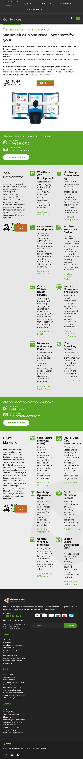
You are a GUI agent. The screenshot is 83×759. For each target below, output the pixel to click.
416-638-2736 (67, 4)
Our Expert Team (10, 650)
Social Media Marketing (43, 484)
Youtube (12, 755)
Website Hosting (10, 655)
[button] (72, 18)
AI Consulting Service (11, 698)
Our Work (6, 653)
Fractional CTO (9, 642)
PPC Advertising (9, 725)
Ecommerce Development (44, 272)
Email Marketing (72, 529)
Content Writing (9, 730)
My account (8, 6)
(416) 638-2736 (19, 143)
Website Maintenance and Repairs (70, 333)
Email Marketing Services (13, 732)
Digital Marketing (10, 717)
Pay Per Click (70, 482)
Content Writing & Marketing (44, 574)
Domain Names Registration (14, 658)
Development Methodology (14, 645)
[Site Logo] (13, 18)
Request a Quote (16, 157)
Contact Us (15, 2)
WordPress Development (44, 213)
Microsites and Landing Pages (44, 387)
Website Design (9, 677)
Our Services (8, 674)
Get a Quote (45, 83)
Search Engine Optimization (70, 582)
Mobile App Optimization (43, 530)
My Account (8, 709)
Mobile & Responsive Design (69, 276)
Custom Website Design (45, 332)
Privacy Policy (8, 712)
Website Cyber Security (12, 660)
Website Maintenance (12, 687)
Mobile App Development (71, 218)
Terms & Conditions (11, 714)
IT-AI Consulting (72, 380)
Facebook (6, 755)
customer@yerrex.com (36, 9)
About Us (7, 2)
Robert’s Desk (8, 648)
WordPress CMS (9, 680)
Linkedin (18, 755)
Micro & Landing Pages (12, 690)
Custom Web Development (14, 685)
